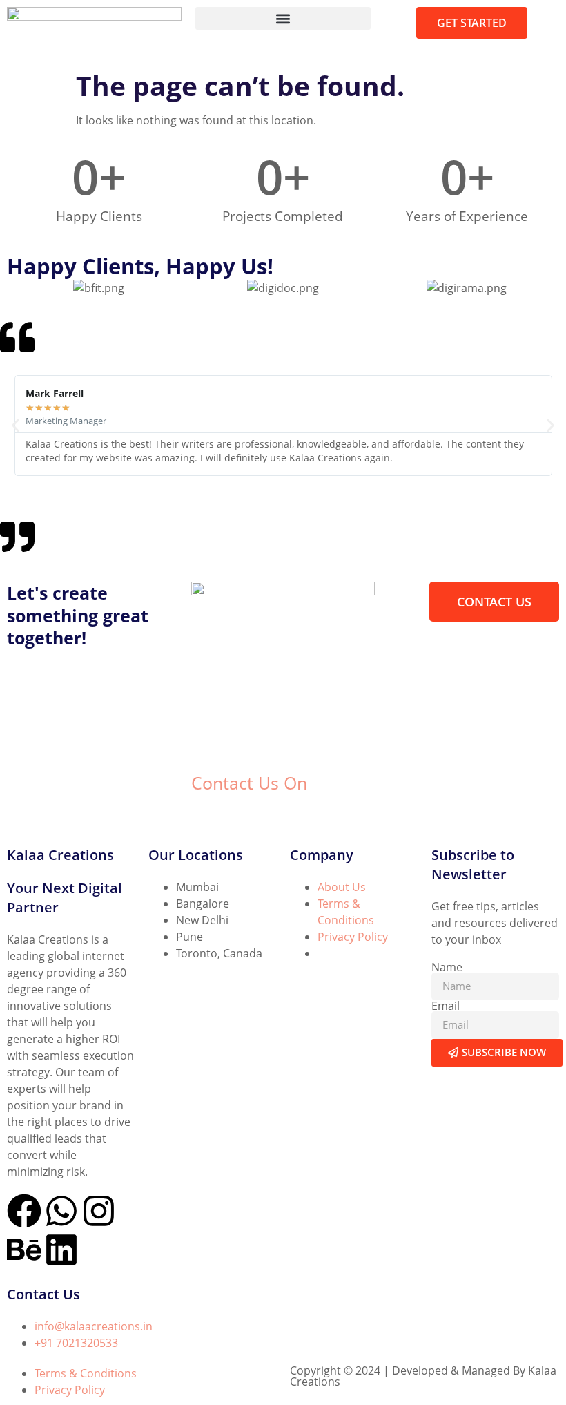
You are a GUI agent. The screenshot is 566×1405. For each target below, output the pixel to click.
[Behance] (24, 1249)
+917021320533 (231, 813)
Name (446, 967)
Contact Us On (249, 782)
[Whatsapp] (61, 1211)
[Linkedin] (61, 1249)
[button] (282, 18)
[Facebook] (24, 1211)
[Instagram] (98, 1211)
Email (445, 1005)
